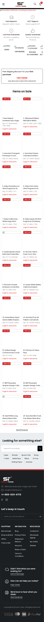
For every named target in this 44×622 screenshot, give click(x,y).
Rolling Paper (17, 462)
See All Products (22, 430)
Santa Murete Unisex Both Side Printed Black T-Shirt (11, 254)
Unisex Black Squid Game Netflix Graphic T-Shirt (10, 319)
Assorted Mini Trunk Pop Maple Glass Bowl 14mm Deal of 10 (32, 418)
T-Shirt (6, 458)
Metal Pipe (17, 458)
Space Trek (26, 455)
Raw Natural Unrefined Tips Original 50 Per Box (11, 120)
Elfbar (27, 458)
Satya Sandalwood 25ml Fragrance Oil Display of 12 (10, 188)
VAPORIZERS (19, 51)
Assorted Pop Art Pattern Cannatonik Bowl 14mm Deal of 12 (31, 319)
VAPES (6, 49)
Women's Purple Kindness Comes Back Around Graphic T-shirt (11, 287)
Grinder (15, 455)
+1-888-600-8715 (11, 494)
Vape (6, 455)
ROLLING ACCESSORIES (32, 53)
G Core (35, 458)
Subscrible (40, 516)
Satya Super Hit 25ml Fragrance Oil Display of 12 (32, 221)
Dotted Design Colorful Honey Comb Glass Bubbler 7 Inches (11, 352)
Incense (29, 462)
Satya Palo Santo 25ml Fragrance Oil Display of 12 (30, 188)
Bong (36, 455)
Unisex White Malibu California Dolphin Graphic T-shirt (32, 287)
